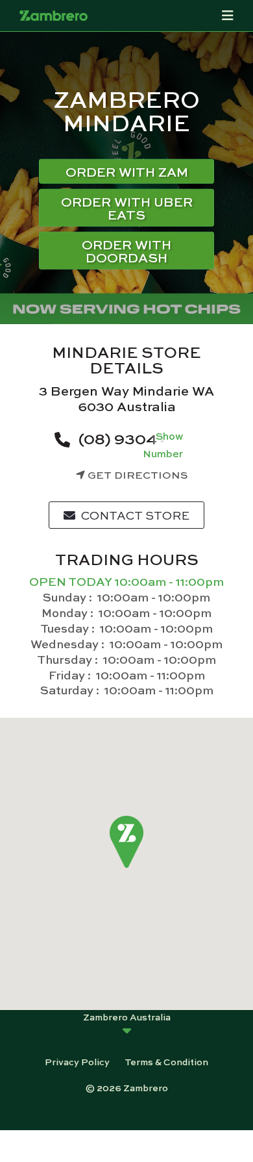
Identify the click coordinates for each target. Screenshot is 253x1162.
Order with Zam (127, 171)
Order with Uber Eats (127, 207)
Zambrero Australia (127, 1016)
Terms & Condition (166, 1061)
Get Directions (136, 474)
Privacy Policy (77, 1061)
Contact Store (133, 515)
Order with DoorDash (126, 250)
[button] (126, 842)
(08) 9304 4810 (136, 438)
